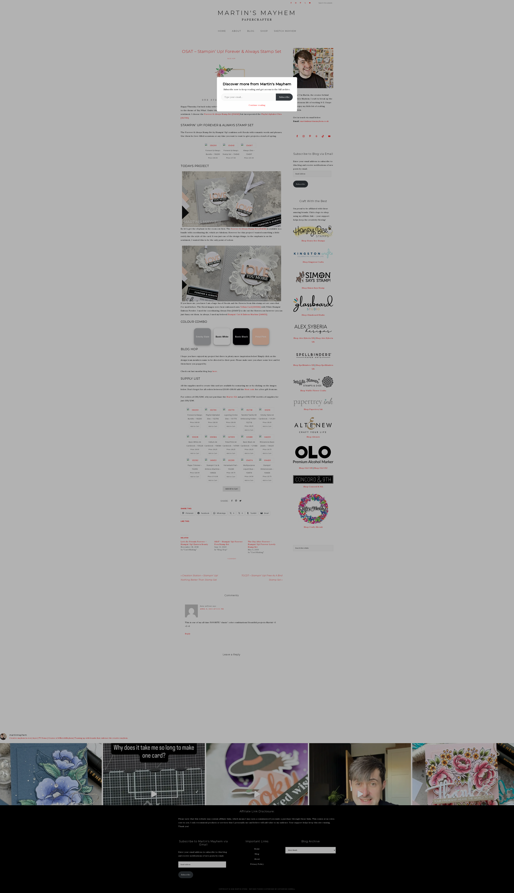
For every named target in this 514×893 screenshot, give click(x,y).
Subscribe (284, 97)
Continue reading (257, 105)
